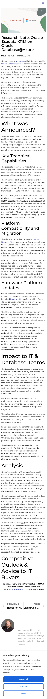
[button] (43, 3)
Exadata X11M (16, 299)
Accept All (23, 679)
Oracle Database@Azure (12, 64)
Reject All (23, 693)
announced (21, 61)
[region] (23, 675)
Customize (23, 686)
